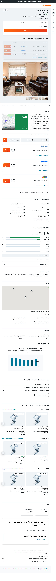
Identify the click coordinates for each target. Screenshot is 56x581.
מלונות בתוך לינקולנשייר (8, 568)
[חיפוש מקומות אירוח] (53, 12)
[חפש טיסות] (53, 9)
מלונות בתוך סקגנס (41, 539)
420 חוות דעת (38, 14)
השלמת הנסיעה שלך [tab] (41, 530)
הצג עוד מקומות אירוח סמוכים (9, 409)
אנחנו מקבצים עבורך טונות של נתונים (38, 558)
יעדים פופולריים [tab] (31, 530)
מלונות (41, 568)
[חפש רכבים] (53, 15)
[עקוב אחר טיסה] (53, 23)
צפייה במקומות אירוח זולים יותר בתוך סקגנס (12, 438)
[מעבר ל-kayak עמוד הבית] (46, 5)
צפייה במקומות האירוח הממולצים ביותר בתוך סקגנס (12, 468)
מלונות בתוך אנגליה (18, 568)
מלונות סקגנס (46, 570)
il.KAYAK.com (46, 568)
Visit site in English (22, 1)
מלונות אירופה (35, 568)
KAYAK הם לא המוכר (42, 556)
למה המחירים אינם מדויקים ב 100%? (38, 561)
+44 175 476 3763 (43, 18)
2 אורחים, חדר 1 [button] (43, 26)
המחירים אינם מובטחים (19, 551)
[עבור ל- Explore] (53, 20)
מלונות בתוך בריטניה (27, 568)
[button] (1, 1)
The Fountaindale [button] (44, 426)
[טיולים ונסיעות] (53, 27)
